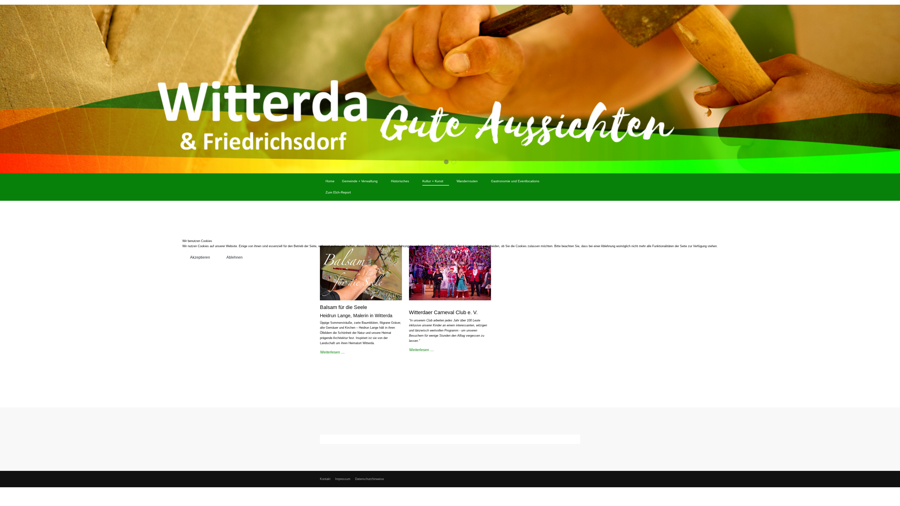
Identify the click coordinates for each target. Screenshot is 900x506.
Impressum (466, 265)
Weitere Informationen (441, 265)
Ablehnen (234, 257)
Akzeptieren (200, 257)
